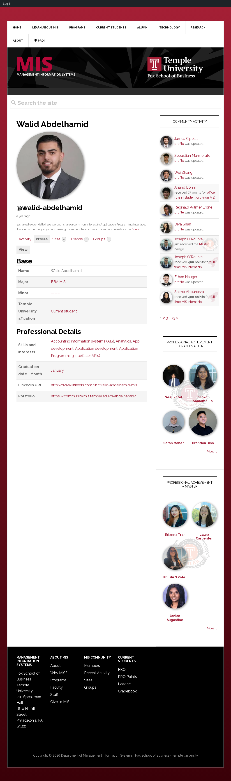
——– (55, 293)
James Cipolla (186, 138)
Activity (25, 239)
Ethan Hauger (185, 277)
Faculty (56, 687)
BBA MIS (58, 282)
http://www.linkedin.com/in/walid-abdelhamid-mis (94, 385)
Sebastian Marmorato (192, 155)
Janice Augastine (175, 618)
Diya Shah (182, 224)
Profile (42, 239)
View (135, 229)
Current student (64, 311)
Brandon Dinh (203, 443)
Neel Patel (173, 397)
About (55, 666)
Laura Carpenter (204, 536)
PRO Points (127, 677)
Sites (58, 239)
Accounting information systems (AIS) (82, 341)
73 (173, 318)
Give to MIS (59, 702)
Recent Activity (97, 673)
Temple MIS (45, 66)
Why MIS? (58, 673)
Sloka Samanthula (203, 399)
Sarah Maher (173, 443)
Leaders (125, 684)
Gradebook (127, 691)
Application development (96, 348)
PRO (122, 669)
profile (179, 143)
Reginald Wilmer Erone (193, 207)
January (57, 370)
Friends (79, 239)
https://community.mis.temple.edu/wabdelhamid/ (93, 396)
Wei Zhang (183, 172)
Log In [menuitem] (7, 3)
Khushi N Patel (175, 577)
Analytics (123, 341)
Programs (58, 680)
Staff (54, 694)
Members (92, 666)
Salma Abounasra (189, 292)
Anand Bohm (185, 187)
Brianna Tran (175, 534)
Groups (101, 239)
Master (204, 244)
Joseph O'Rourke (188, 239)
